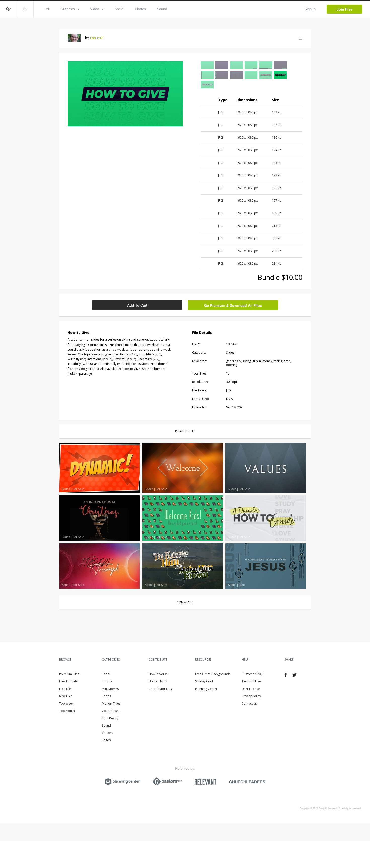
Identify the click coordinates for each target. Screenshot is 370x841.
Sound (162, 9)
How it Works (158, 674)
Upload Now (158, 681)
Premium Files (69, 674)
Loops (106, 696)
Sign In (310, 9)
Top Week (66, 703)
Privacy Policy (251, 696)
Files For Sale (68, 681)
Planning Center (206, 689)
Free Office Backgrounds (212, 674)
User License (251, 689)
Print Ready (110, 718)
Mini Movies (110, 689)
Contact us (249, 703)
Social (119, 9)
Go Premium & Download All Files (233, 305)
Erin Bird (96, 37)
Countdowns (111, 711)
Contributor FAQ (160, 689)
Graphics (67, 9)
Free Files (65, 689)
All (48, 9)
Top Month (67, 711)
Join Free (345, 9)
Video (94, 9)
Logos (106, 740)
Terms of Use (251, 681)
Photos (140, 9)
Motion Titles (111, 703)
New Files (65, 696)
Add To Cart (137, 305)
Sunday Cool (204, 681)
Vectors (107, 733)
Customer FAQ (252, 674)
